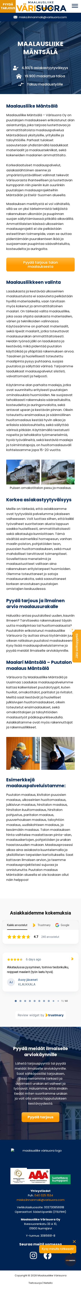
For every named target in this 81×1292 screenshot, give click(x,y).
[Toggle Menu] (75, 6)
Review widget (29, 1015)
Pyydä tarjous (40, 1117)
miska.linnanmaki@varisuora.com (40, 1200)
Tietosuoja (35, 1283)
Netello (48, 1283)
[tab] (15, 1001)
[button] (76, 646)
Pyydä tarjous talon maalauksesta (40, 264)
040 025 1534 (43, 1195)
